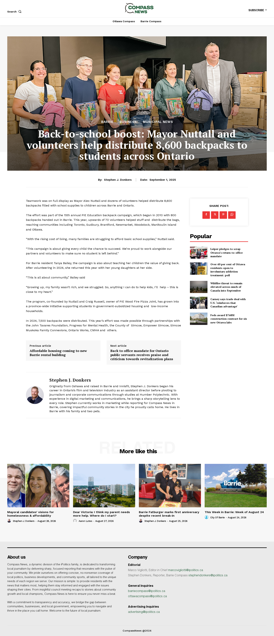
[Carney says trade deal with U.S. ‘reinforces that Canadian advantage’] (198, 303)
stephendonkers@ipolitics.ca (207, 575)
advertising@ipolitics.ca (144, 612)
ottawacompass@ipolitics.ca (147, 596)
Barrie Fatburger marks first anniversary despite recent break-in (169, 513)
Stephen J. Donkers (118, 179)
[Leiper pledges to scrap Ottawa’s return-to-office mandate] (198, 253)
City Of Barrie (217, 517)
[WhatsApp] (232, 215)
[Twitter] (214, 215)
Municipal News (158, 121)
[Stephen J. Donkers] (35, 395)
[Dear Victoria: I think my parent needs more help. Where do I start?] (104, 485)
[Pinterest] (223, 215)
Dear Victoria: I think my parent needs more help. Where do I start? (101, 513)
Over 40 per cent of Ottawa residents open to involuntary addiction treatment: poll (227, 269)
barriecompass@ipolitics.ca (146, 591)
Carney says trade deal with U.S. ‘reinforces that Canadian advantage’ (228, 302)
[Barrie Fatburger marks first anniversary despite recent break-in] (170, 485)
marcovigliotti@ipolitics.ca (185, 570)
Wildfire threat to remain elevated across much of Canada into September (226, 286)
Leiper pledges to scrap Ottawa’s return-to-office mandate (226, 252)
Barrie (107, 121)
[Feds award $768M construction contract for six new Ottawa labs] (198, 319)
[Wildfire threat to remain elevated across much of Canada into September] (198, 287)
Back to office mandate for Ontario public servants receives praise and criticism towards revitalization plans (141, 355)
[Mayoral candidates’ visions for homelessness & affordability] (38, 485)
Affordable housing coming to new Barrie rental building (58, 353)
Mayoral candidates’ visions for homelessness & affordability (30, 513)
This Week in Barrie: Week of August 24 (234, 512)
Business (128, 121)
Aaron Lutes (85, 521)
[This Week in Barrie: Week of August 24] (236, 485)
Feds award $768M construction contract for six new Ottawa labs (228, 318)
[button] (15, 11)
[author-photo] (9, 521)
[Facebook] (206, 215)
